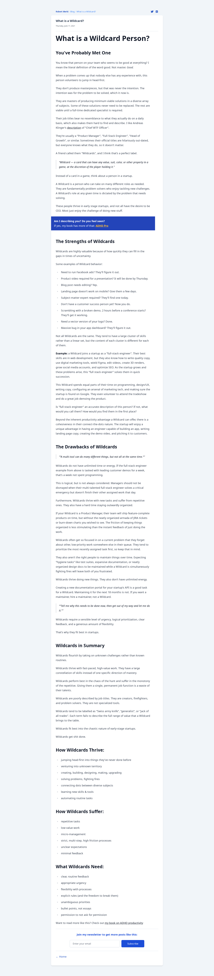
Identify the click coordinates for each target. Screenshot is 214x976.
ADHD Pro (102, 225)
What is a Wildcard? (86, 11)
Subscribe (132, 943)
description (74, 127)
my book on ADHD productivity (124, 923)
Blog (72, 11)
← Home (61, 956)
